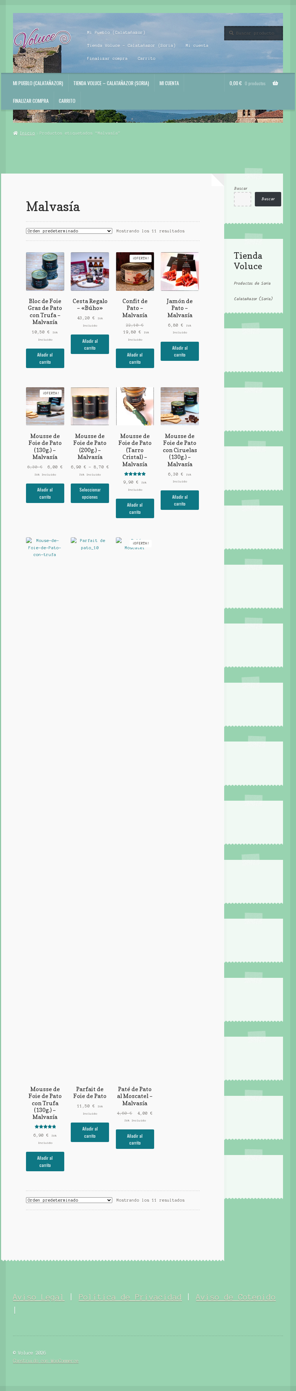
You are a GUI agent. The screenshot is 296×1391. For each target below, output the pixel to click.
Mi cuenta (197, 45)
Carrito (147, 58)
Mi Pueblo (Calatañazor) (116, 32)
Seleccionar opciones (90, 492)
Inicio (27, 133)
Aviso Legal (39, 1297)
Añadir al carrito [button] (45, 357)
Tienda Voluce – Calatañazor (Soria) (131, 45)
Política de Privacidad (130, 1297)
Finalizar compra (107, 58)
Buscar (240, 188)
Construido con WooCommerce (46, 1361)
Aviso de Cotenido (236, 1297)
